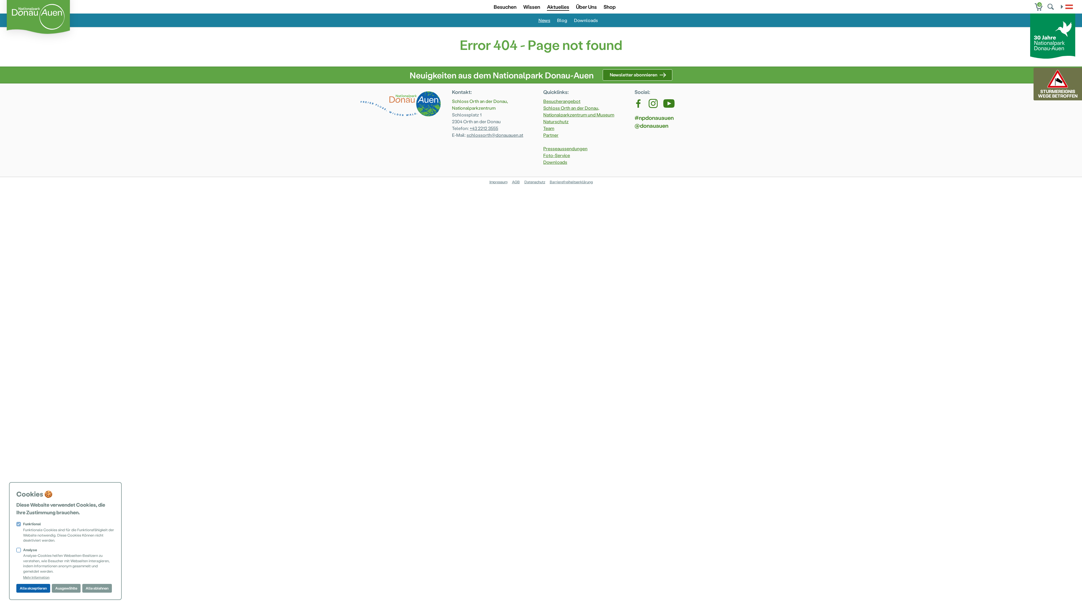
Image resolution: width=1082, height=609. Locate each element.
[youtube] (669, 103)
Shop (610, 7)
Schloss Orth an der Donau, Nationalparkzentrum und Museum (578, 111)
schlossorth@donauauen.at (495, 135)
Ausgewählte (66, 588)
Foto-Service (556, 155)
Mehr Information (36, 577)
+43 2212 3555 (484, 128)
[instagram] (653, 103)
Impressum (498, 182)
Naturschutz (556, 121)
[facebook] (639, 103)
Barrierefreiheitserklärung (571, 182)
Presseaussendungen (565, 148)
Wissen (531, 7)
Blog (562, 20)
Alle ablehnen (97, 588)
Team (548, 128)
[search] (1051, 6)
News (544, 20)
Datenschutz (534, 182)
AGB (516, 182)
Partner (550, 135)
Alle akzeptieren (33, 588)
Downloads (586, 20)
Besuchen (505, 7)
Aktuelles (558, 7)
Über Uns (586, 7)
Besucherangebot (561, 101)
